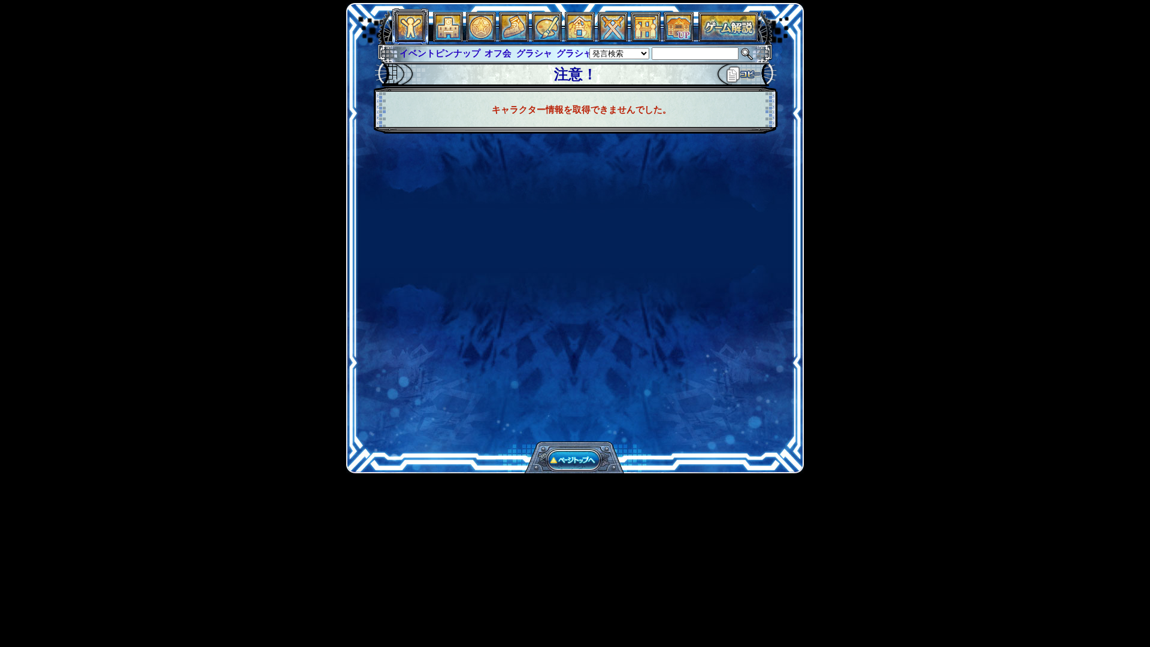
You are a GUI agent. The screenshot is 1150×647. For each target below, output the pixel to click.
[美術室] (547, 39)
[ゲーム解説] (728, 39)
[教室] (514, 39)
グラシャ (534, 53)
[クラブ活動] (646, 39)
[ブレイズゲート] (580, 39)
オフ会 (498, 53)
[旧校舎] (679, 39)
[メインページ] (448, 39)
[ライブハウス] (613, 39)
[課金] (481, 39)
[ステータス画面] (410, 39)
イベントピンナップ (440, 53)
